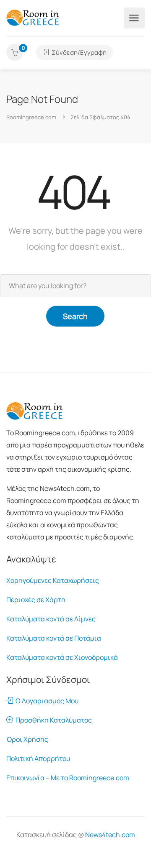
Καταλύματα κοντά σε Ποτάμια (53, 638)
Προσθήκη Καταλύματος (52, 720)
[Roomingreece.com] (32, 17)
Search (75, 316)
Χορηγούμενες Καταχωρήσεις (52, 580)
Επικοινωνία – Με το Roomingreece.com (67, 777)
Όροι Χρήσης (27, 739)
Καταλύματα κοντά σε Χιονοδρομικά (62, 657)
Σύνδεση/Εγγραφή (78, 52)
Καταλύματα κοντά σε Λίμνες (51, 618)
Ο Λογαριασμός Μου (45, 700)
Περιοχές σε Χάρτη (35, 599)
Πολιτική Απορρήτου (38, 758)
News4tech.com (110, 834)
